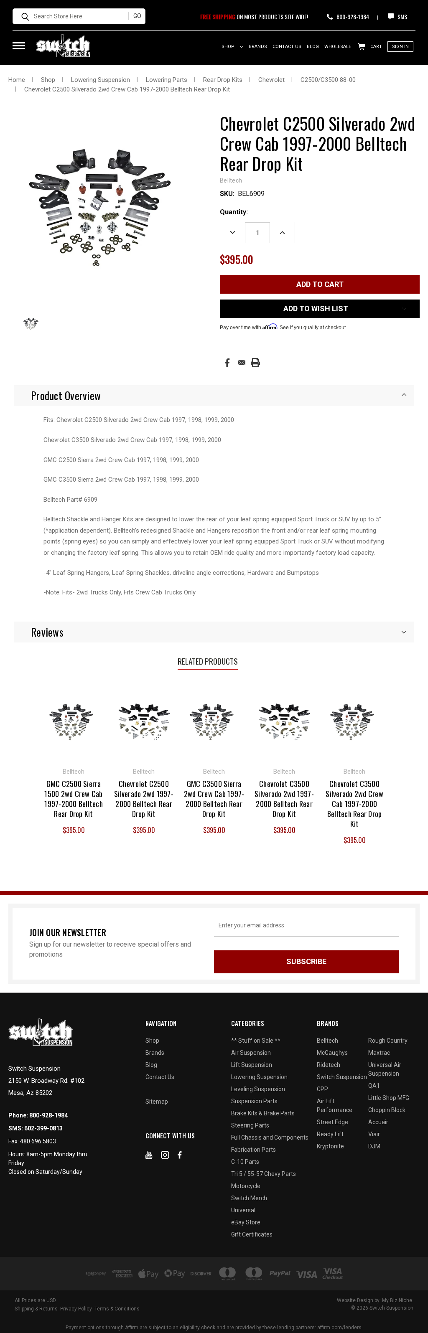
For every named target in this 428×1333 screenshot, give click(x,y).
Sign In (400, 46)
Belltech (327, 1040)
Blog (313, 46)
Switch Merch (249, 1198)
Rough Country (388, 1040)
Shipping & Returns (36, 1309)
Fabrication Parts (253, 1149)
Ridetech (328, 1064)
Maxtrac (379, 1052)
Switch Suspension (342, 1077)
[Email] (241, 362)
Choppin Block (386, 1110)
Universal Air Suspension (384, 1069)
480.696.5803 (38, 1141)
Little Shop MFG (388, 1097)
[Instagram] (165, 1156)
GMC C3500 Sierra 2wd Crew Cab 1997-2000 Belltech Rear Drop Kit (214, 798)
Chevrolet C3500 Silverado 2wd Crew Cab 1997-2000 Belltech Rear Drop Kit (354, 803)
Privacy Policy (76, 1309)
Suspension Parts (254, 1101)
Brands (258, 46)
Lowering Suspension (259, 1077)
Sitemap (156, 1101)
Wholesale (337, 46)
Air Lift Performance (334, 1105)
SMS (401, 16)
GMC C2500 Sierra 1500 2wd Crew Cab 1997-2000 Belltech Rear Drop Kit (73, 798)
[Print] (255, 362)
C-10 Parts (245, 1161)
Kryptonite (330, 1146)
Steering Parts (250, 1125)
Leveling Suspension (258, 1089)
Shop (229, 46)
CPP (322, 1089)
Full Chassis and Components (269, 1137)
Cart (375, 46)
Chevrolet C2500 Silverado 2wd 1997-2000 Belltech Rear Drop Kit (143, 798)
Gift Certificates (252, 1234)
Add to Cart (74, 720)
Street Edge (332, 1122)
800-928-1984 (352, 16)
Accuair (378, 1122)
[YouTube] (149, 1156)
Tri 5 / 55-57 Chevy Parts (263, 1174)
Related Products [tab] (208, 661)
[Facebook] (227, 363)
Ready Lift (330, 1134)
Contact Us (287, 46)
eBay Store (245, 1222)
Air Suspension (251, 1052)
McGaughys (332, 1052)
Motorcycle (245, 1186)
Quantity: (234, 212)
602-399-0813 (43, 1128)
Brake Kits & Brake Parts (263, 1113)
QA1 (374, 1085)
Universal (243, 1210)
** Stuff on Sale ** (255, 1040)
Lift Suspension (251, 1064)
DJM (374, 1146)
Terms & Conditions (117, 1309)
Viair (374, 1134)
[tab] (214, 395)
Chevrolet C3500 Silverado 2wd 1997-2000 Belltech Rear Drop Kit (284, 798)
